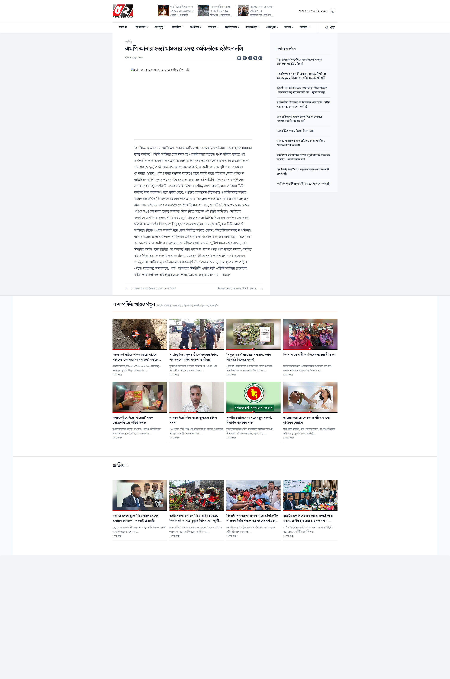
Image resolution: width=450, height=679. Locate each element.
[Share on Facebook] (250, 58)
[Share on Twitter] (255, 58)
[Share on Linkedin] (260, 58)
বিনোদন (214, 28)
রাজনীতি (179, 28)
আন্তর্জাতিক (233, 28)
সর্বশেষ (123, 27)
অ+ (245, 58)
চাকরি (290, 28)
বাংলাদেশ (143, 28)
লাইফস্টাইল (254, 28)
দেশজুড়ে (161, 28)
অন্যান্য (306, 28)
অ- (239, 58)
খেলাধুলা (273, 28)
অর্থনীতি (197, 28)
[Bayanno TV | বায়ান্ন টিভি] (122, 11)
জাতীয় (128, 42)
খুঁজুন (332, 27)
